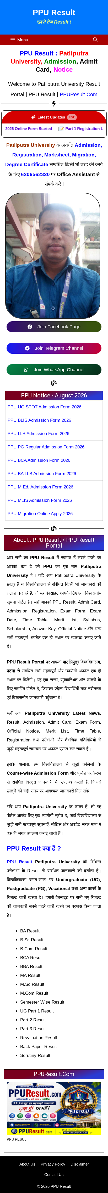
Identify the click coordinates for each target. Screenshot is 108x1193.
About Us (27, 1164)
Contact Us (54, 1174)
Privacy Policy (53, 1164)
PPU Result (54, 12)
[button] (95, 40)
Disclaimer (80, 1164)
